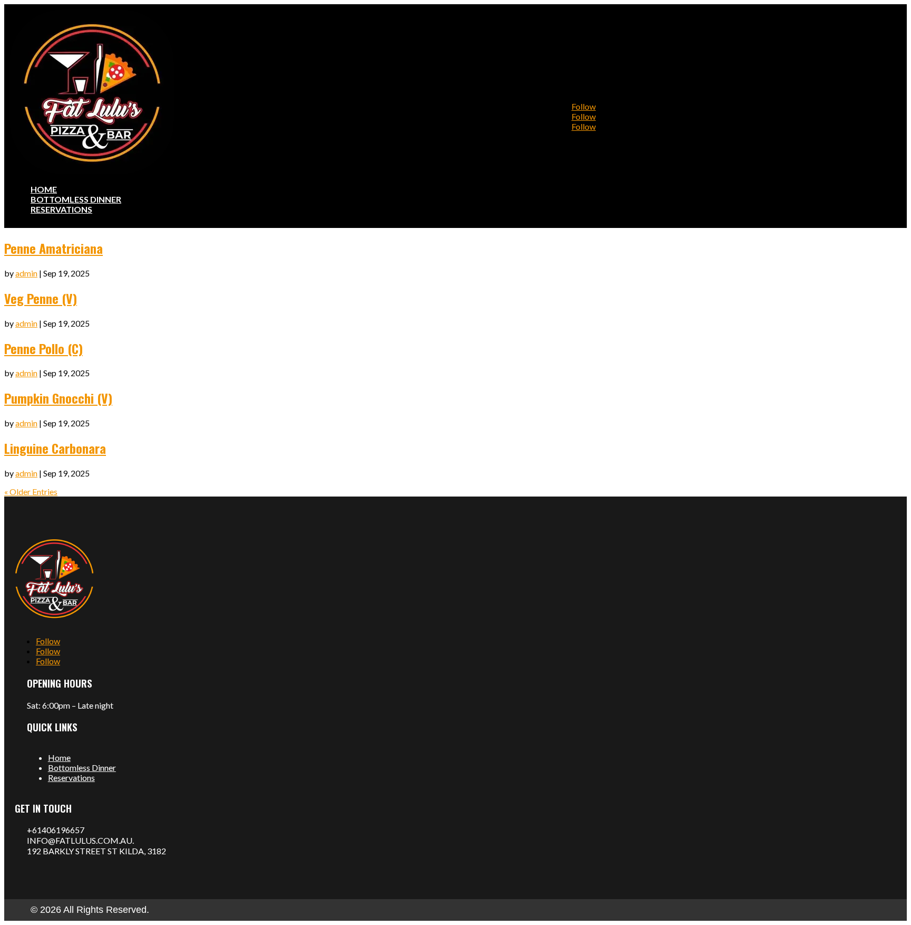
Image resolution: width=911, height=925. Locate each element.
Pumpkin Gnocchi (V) (58, 397)
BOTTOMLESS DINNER (76, 199)
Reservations (71, 778)
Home (59, 757)
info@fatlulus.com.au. (80, 840)
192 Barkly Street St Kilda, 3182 (96, 851)
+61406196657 (55, 830)
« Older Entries (30, 492)
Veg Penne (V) (40, 298)
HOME (44, 189)
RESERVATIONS (61, 209)
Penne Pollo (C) (43, 348)
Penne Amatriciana (53, 248)
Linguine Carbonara (55, 447)
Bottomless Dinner (82, 767)
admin (26, 273)
